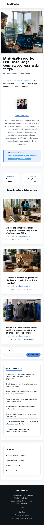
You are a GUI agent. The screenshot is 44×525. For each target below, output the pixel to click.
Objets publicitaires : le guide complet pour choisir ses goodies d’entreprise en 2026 (21, 230)
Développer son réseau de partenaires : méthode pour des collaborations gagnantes (20, 376)
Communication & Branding (15, 460)
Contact (22, 512)
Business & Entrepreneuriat (20, 236)
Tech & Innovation (12, 471)
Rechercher (7, 351)
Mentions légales (22, 515)
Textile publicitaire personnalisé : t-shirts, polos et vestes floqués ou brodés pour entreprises (21, 330)
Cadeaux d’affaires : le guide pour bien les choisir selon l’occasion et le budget (22, 280)
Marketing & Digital (13, 466)
